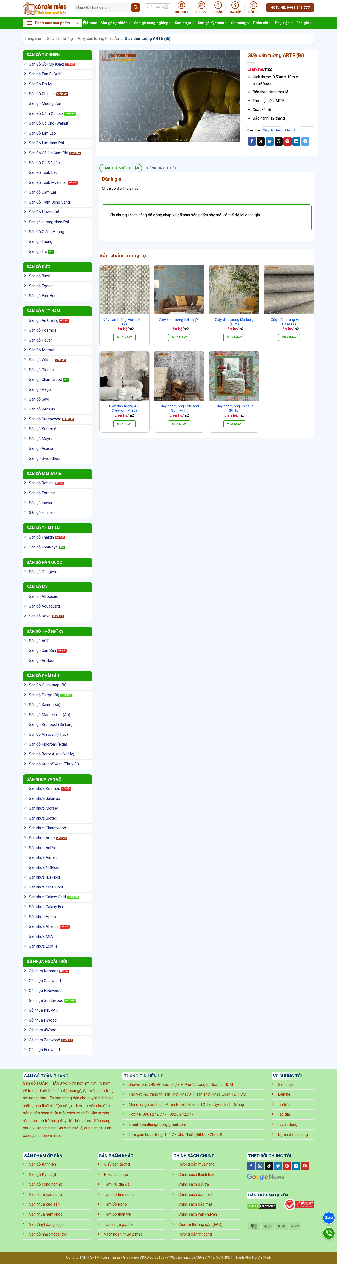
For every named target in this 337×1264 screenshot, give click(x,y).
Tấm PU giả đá (117, 1184)
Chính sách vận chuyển (197, 1214)
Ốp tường (238, 23)
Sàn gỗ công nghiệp (151, 23)
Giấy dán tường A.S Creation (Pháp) (124, 408)
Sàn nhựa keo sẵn (44, 1204)
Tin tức (284, 1104)
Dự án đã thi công (293, 1134)
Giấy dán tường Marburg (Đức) (234, 322)
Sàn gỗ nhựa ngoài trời (48, 1234)
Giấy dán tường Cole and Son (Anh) (179, 408)
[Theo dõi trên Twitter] (278, 1166)
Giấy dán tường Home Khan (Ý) (124, 322)
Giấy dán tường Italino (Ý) (179, 320)
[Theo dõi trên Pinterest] (287, 1166)
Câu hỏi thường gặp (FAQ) (200, 1224)
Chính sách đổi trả (193, 1184)
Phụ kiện (282, 23)
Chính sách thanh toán (196, 1174)
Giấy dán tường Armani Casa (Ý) (289, 322)
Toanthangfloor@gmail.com (163, 1124)
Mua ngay (124, 337)
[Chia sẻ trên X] (261, 141)
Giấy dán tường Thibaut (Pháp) (234, 408)
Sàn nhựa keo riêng (45, 1194)
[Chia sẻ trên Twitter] (270, 141)
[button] (52, 23)
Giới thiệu (286, 1084)
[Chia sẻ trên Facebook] (252, 141)
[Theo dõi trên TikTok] (269, 1166)
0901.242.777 (154, 1114)
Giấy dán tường (60, 38)
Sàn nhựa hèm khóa (45, 1214)
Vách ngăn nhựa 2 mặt (123, 1234)
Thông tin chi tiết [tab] (161, 168)
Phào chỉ (260, 23)
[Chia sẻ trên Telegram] (305, 141)
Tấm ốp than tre (117, 1214)
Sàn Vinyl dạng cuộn (46, 1224)
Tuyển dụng (287, 1124)
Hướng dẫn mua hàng (196, 1164)
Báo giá (302, 23)
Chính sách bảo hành (195, 1194)
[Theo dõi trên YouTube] (305, 1166)
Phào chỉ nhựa (116, 1174)
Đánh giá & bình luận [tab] (120, 168)
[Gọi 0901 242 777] (328, 1233)
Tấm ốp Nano (115, 1204)
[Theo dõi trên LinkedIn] (296, 1166)
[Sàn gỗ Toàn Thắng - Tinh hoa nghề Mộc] (44, 8)
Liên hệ (284, 1094)
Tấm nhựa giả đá (118, 1224)
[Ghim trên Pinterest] (287, 141)
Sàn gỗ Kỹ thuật (211, 23)
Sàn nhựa (183, 23)
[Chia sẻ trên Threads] (279, 141)
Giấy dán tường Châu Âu (98, 38)
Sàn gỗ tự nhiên (114, 23)
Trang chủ (33, 38)
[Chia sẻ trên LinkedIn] (296, 141)
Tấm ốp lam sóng (119, 1194)
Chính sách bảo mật (195, 1204)
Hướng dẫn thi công (195, 1234)
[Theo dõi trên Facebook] (251, 1166)
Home (92, 23)
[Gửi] (135, 7)
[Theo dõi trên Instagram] (260, 1166)
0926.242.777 (181, 1114)
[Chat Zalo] (329, 1218)
